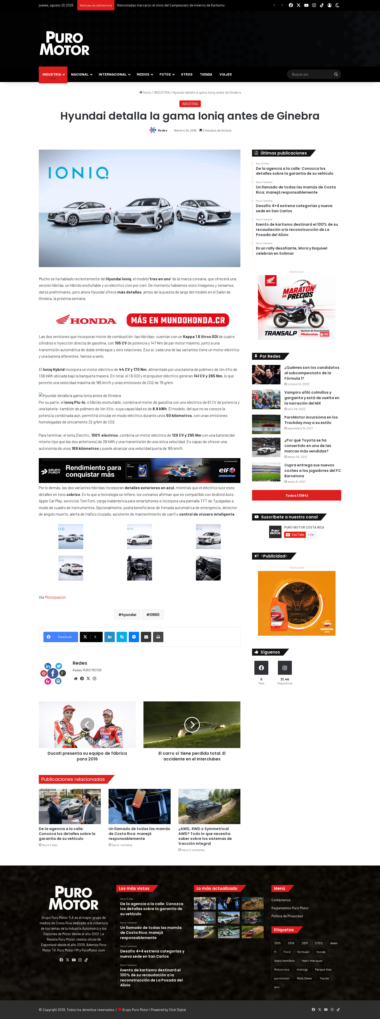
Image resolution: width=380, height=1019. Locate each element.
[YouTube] (74, 960)
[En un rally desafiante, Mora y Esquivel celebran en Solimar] (253, 918)
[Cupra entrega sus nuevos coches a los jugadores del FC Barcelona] (266, 472)
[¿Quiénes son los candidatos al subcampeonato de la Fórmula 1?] (266, 374)
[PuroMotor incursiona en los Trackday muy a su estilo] (266, 424)
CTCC (319, 943)
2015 (277, 943)
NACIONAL (80, 74)
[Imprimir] (158, 637)
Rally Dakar (304, 978)
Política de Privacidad (287, 916)
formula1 (303, 952)
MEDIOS (143, 74)
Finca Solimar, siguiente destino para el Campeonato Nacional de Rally (169, 5)
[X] (88, 679)
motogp (302, 969)
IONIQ (154, 614)
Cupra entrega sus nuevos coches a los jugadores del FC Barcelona (312, 471)
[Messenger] (134, 637)
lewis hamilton (284, 960)
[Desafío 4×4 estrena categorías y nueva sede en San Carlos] (253, 903)
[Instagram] (94, 679)
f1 (275, 952)
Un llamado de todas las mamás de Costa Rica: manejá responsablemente (139, 833)
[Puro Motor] (64, 43)
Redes (162, 130)
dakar (334, 943)
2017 (305, 943)
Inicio (146, 92)
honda (321, 952)
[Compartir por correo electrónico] (146, 637)
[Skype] (122, 637)
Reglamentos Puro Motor (290, 908)
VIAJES (225, 74)
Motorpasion (55, 597)
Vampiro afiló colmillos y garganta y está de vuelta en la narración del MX (311, 398)
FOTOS (165, 74)
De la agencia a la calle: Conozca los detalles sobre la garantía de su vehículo (67, 833)
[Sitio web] (76, 679)
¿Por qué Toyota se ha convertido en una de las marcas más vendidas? (307, 446)
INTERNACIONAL (113, 74)
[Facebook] (82, 679)
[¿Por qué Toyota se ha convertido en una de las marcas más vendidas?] (266, 447)
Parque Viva (323, 969)
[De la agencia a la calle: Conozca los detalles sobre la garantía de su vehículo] (70, 806)
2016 (291, 943)
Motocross (282, 969)
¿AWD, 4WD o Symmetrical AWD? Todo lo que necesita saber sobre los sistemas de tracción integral (205, 836)
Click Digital (177, 1010)
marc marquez (312, 960)
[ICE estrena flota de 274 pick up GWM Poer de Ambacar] (229, 918)
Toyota (324, 978)
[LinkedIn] (109, 637)
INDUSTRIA (51, 74)
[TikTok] (86, 960)
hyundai (128, 614)
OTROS (187, 74)
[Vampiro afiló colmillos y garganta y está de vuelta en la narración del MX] (266, 399)
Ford (287, 952)
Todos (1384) (296, 495)
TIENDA (206, 74)
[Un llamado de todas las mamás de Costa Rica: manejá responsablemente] (140, 806)
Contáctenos (281, 900)
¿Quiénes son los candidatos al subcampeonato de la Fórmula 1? (311, 373)
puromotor (282, 978)
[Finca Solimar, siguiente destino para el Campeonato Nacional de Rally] (253, 932)
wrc (277, 987)
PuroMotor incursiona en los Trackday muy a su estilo (311, 420)
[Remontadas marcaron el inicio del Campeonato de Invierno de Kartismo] (229, 932)
